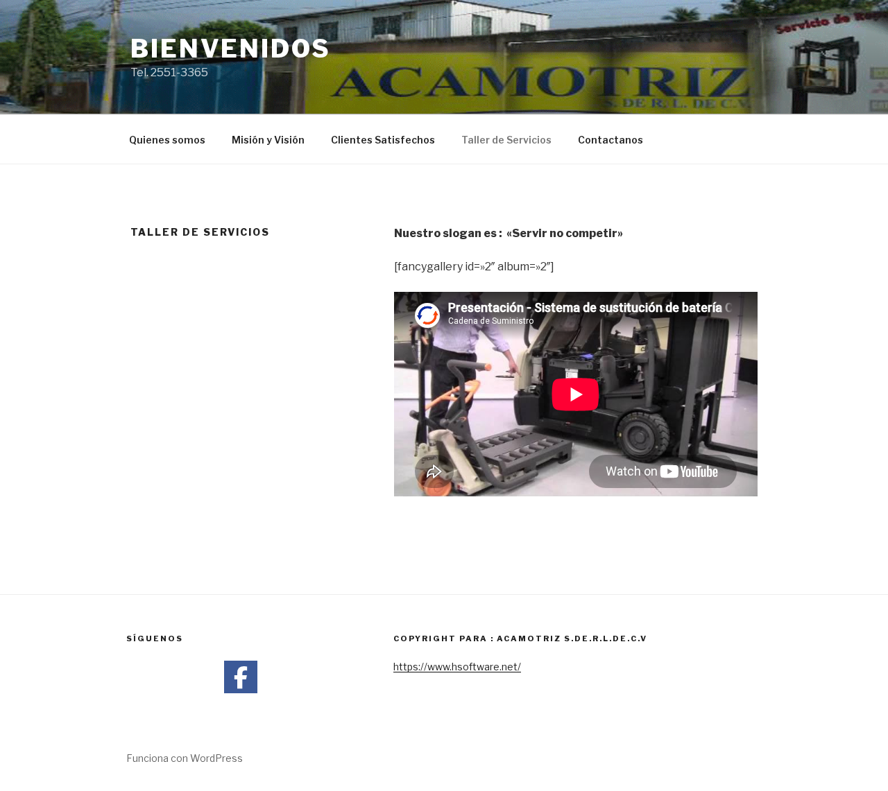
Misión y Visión (268, 140)
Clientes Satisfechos (383, 140)
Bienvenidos (230, 48)
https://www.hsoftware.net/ (457, 666)
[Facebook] (240, 677)
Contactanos (610, 140)
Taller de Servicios (506, 140)
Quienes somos (167, 140)
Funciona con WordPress (184, 758)
